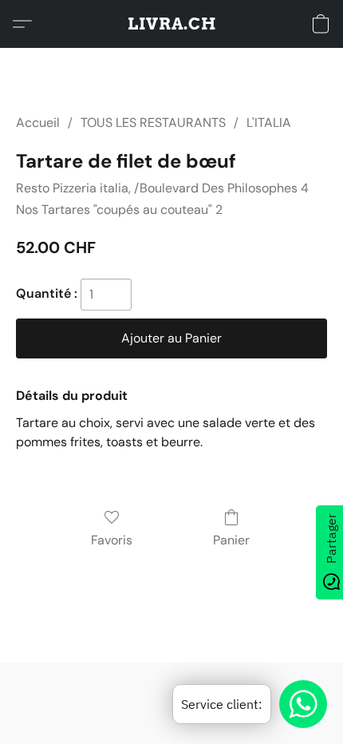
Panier (231, 540)
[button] (172, 24)
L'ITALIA (268, 122)
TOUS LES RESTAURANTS (153, 122)
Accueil (38, 122)
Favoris (111, 540)
